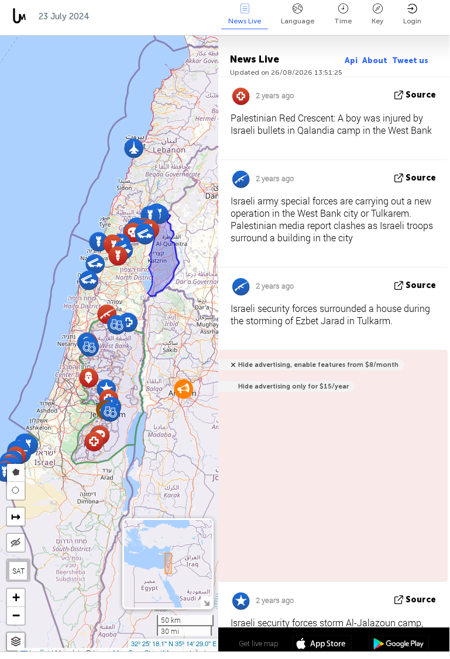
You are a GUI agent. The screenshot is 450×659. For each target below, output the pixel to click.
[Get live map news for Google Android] (398, 645)
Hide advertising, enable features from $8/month (318, 365)
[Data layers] (16, 642)
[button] (88, 280)
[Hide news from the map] (16, 543)
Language (297, 21)
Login (412, 21)
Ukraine (207, 16)
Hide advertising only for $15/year (293, 386)
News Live (244, 21)
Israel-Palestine (136, 16)
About (374, 60)
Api (351, 60)
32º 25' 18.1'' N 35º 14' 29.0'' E (174, 643)
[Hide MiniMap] (206, 602)
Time (343, 21)
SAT (18, 570)
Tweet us (410, 60)
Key (377, 21)
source (421, 95)
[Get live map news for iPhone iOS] (322, 645)
